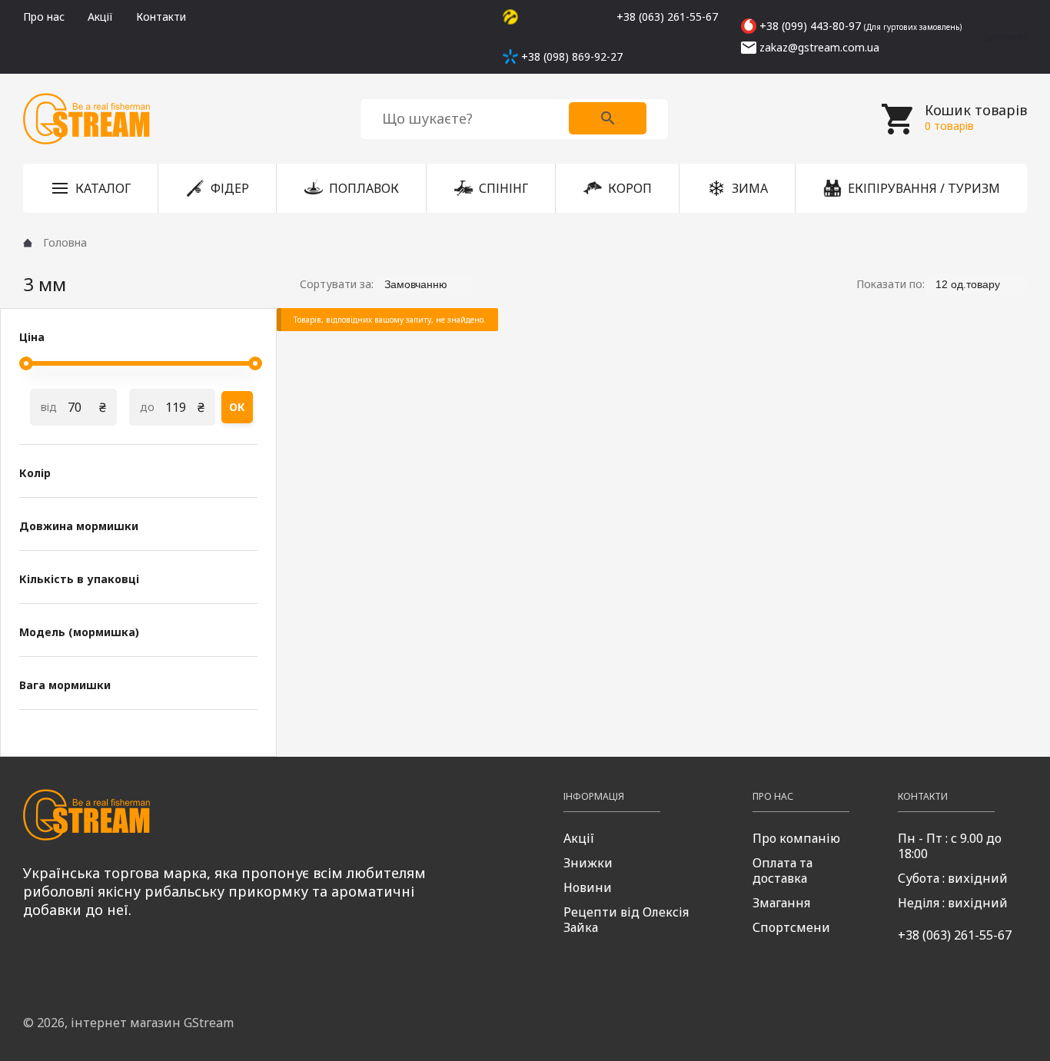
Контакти (161, 16)
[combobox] (423, 284)
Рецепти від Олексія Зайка (626, 919)
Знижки (588, 862)
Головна (65, 242)
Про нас (44, 16)
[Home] (27, 242)
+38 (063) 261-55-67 (955, 935)
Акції (100, 16)
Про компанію (796, 838)
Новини (587, 887)
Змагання (781, 902)
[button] (90, 188)
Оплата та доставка (782, 870)
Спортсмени (791, 927)
